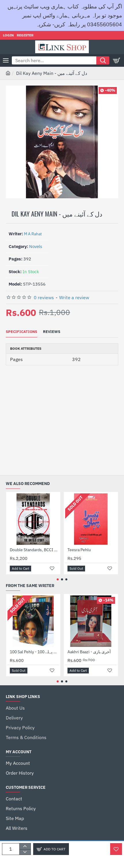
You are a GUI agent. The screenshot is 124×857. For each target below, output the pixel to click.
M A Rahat (33, 233)
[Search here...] (102, 60)
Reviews (51, 332)
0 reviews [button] (44, 297)
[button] (51, 849)
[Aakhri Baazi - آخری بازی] (91, 621)
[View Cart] (117, 60)
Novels (35, 246)
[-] (25, 852)
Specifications (21, 332)
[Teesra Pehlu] (91, 519)
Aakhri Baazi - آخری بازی (89, 651)
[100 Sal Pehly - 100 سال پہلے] (33, 621)
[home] (8, 73)
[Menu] (6, 60)
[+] (25, 846)
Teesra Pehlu (79, 549)
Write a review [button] (74, 297)
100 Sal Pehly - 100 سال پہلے (34, 651)
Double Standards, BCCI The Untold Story (34, 549)
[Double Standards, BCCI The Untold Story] (33, 519)
